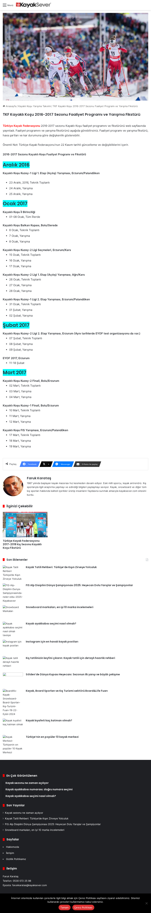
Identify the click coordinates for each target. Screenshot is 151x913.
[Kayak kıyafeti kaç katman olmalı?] (13, 725)
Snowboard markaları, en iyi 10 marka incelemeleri (59, 607)
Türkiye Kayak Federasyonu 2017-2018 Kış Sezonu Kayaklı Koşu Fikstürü (22, 544)
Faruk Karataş (39, 478)
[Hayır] (146, 903)
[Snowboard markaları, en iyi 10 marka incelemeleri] (13, 612)
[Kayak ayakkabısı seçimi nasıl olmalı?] (13, 629)
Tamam (64, 907)
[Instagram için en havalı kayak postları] (13, 647)
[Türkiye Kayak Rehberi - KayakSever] (33, 5)
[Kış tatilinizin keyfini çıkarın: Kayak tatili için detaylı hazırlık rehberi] (13, 663)
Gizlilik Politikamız (16, 859)
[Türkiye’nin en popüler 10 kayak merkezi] (13, 744)
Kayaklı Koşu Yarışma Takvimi (34, 106)
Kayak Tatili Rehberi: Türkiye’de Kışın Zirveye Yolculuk (61, 567)
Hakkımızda (12, 846)
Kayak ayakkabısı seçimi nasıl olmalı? (51, 623)
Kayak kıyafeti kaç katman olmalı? (49, 720)
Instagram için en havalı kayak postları (52, 641)
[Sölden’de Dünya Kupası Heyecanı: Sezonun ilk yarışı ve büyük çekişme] (13, 679)
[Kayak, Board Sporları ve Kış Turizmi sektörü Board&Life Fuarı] (13, 702)
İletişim (10, 852)
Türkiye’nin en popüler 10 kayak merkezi (52, 737)
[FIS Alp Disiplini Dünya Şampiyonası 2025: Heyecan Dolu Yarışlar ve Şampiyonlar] (13, 593)
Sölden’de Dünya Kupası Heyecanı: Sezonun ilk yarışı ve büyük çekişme (73, 674)
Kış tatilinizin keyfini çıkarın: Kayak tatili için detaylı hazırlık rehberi (70, 658)
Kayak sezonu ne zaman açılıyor (24, 812)
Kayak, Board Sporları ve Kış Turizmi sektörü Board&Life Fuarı (67, 691)
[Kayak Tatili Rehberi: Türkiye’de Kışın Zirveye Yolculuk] (13, 573)
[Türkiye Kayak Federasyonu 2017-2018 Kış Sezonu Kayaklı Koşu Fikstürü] (25, 524)
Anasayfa (10, 106)
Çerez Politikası (83, 907)
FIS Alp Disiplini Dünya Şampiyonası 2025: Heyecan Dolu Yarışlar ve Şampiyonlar (79, 585)
